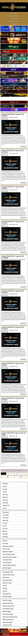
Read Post (23, 146)
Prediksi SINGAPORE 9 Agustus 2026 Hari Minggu (13, 433)
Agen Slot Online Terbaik (8, 574)
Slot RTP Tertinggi (7, 596)
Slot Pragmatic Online (8, 572)
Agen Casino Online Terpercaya (10, 617)
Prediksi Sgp (5, 118)
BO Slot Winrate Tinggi (8, 608)
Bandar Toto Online (7, 583)
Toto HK (5, 585)
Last (21, 476)
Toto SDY (5, 591)
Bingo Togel (5, 520)
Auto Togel (5, 494)
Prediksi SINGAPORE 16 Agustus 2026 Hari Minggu (12, 257)
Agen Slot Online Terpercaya (9, 565)
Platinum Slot (6, 512)
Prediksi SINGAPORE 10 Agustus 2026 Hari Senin (12, 399)
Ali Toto (4, 525)
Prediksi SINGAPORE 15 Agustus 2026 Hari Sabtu (12, 291)
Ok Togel (5, 492)
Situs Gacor (5, 543)
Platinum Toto (6, 505)
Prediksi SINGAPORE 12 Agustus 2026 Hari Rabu (12, 364)
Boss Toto (5, 528)
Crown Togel (6, 515)
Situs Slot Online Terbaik (8, 606)
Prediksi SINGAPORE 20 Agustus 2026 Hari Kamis (12, 151)
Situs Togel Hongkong (8, 614)
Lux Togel (5, 523)
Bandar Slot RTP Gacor (8, 603)
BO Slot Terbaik (6, 549)
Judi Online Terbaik (7, 625)
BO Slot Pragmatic (7, 568)
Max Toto (5, 531)
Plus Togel (5, 534)
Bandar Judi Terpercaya (8, 619)
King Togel (5, 536)
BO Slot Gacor (6, 577)
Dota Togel (5, 483)
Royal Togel (5, 502)
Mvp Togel (5, 497)
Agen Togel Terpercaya (8, 546)
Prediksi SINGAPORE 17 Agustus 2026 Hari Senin (12, 222)
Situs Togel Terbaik (7, 559)
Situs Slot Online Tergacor (9, 554)
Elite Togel (5, 500)
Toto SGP (5, 588)
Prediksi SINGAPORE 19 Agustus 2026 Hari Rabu (12, 187)
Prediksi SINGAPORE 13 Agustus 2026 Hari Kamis (12, 328)
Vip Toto (5, 508)
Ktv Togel (5, 489)
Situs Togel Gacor (7, 593)
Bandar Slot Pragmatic (8, 551)
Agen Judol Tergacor (7, 622)
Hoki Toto (5, 540)
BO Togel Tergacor (7, 562)
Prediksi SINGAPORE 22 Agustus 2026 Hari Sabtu (12, 115)
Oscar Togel (5, 517)
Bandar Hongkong (7, 611)
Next (7, 476)
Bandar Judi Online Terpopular (10, 557)
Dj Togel (5, 486)
